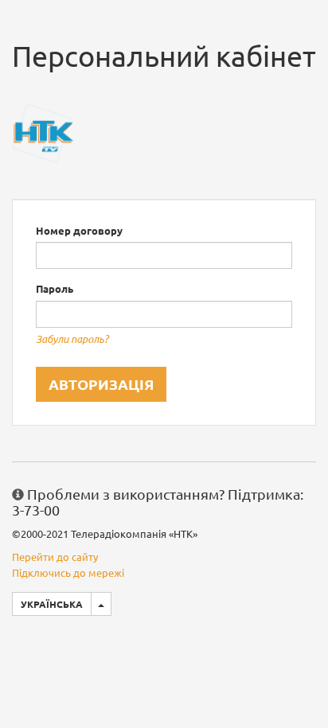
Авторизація (101, 384)
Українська (52, 604)
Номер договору (79, 230)
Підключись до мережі (68, 572)
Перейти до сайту (55, 556)
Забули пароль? (72, 339)
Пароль (54, 288)
